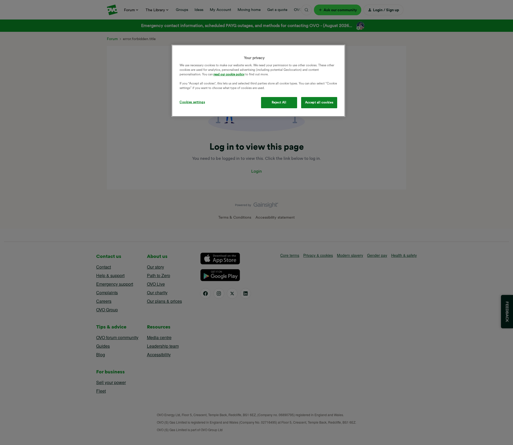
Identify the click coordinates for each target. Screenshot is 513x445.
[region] (258, 81)
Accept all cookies (319, 102)
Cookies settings (192, 102)
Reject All (279, 102)
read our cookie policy (228, 74)
